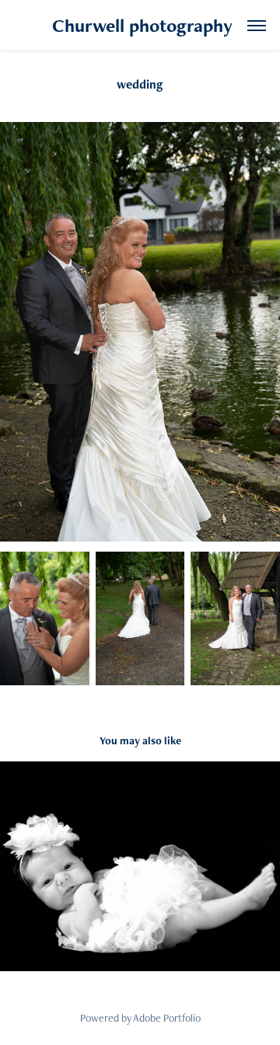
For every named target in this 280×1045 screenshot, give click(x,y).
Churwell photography (140, 25)
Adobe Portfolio (167, 1018)
